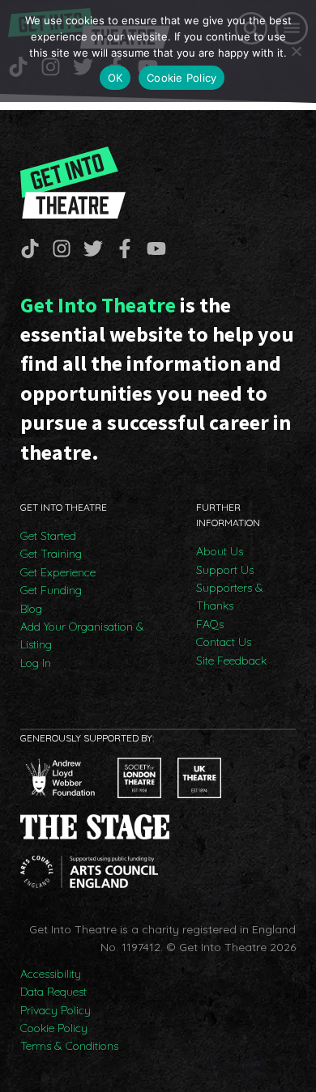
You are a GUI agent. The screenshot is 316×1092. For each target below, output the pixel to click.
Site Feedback (231, 660)
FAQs (210, 624)
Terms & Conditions (69, 1046)
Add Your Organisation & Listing (82, 635)
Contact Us (223, 642)
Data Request (53, 991)
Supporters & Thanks (229, 596)
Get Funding (51, 590)
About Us (219, 551)
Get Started (48, 536)
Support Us (225, 570)
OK (115, 77)
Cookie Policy (54, 1028)
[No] (296, 51)
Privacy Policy (55, 1010)
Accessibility (50, 974)
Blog (31, 608)
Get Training (51, 553)
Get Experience (58, 572)
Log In (35, 663)
